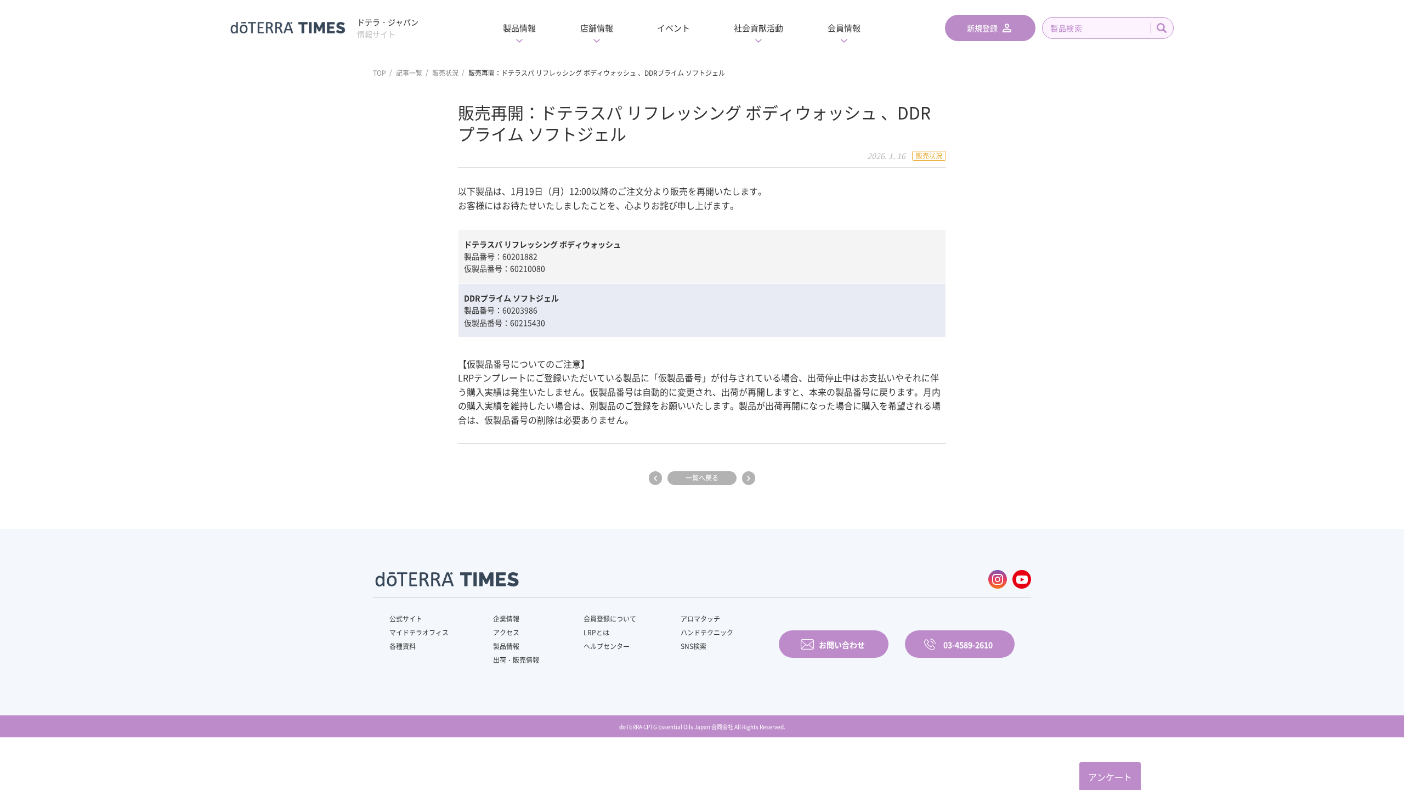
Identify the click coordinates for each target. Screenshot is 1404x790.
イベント (673, 28)
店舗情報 (596, 28)
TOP (379, 73)
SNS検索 (693, 646)
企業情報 (506, 619)
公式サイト (405, 619)
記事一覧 (409, 73)
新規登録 (982, 27)
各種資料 (402, 646)
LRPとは (596, 632)
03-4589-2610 (968, 644)
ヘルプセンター (607, 646)
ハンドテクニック (707, 632)
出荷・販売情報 (516, 660)
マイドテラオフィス (419, 632)
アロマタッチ (700, 619)
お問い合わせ (842, 644)
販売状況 (445, 73)
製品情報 (519, 28)
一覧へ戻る (702, 478)
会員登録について (610, 619)
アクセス (506, 632)
